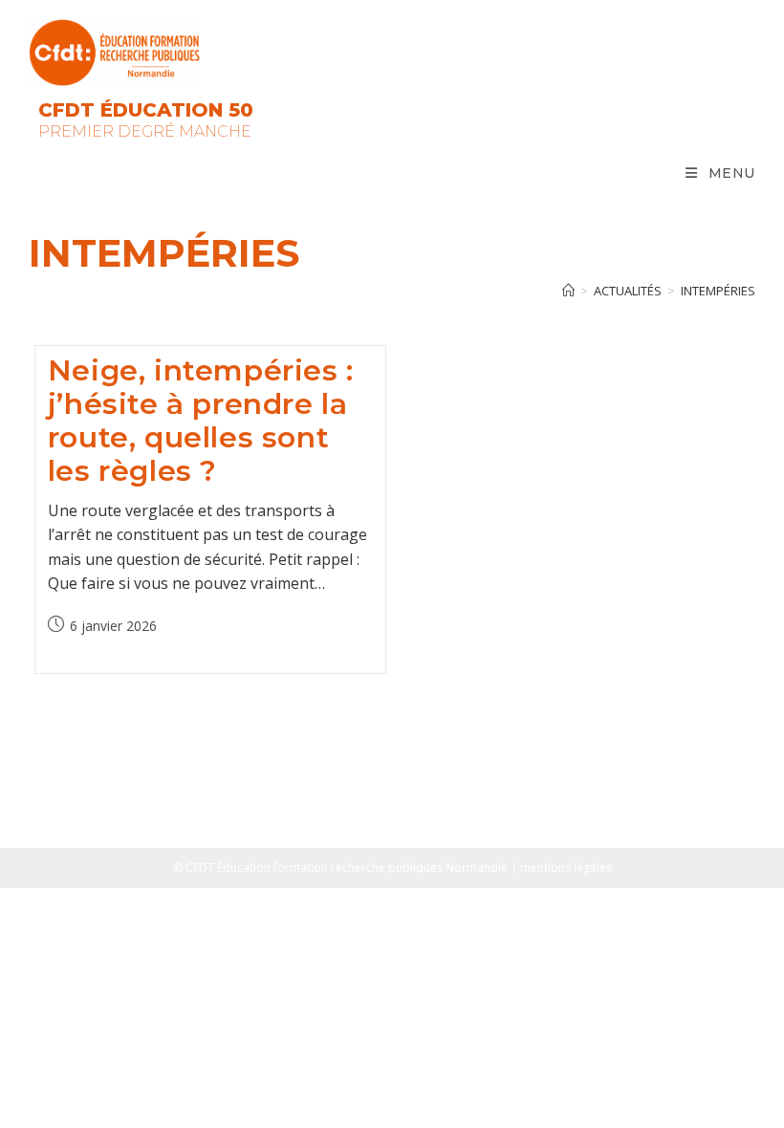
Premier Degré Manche (144, 131)
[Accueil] (568, 290)
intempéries (718, 290)
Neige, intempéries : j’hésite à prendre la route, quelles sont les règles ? (201, 420)
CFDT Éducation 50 (145, 109)
